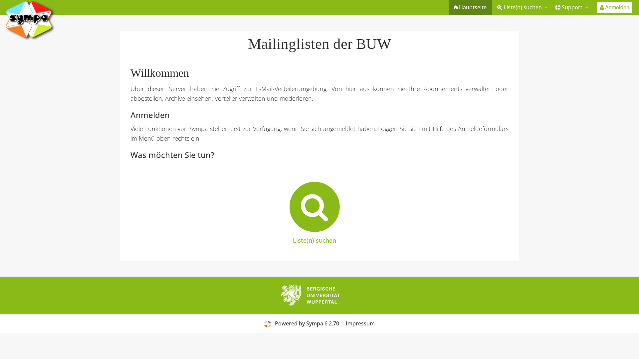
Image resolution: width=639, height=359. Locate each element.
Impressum (360, 323)
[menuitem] (470, 7)
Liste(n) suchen (522, 7)
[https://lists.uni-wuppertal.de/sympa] (30, 19)
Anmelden (616, 7)
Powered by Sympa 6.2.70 (307, 323)
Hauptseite (472, 7)
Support (571, 7)
